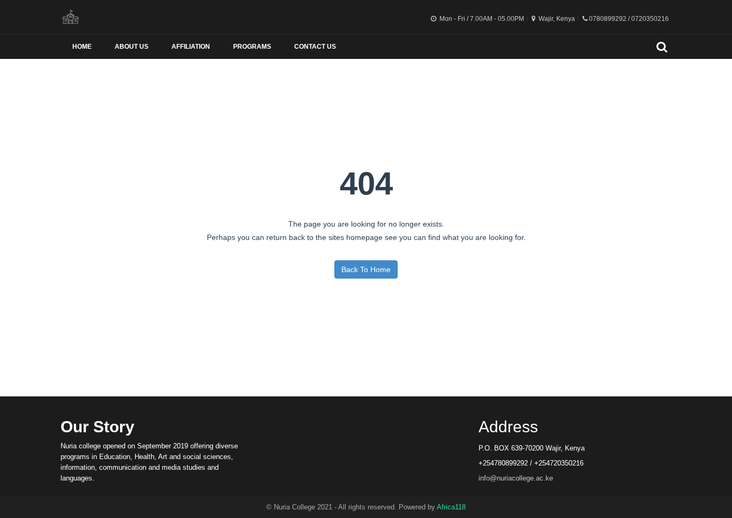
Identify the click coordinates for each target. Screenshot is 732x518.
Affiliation (190, 46)
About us (131, 46)
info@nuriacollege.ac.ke (516, 478)
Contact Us (315, 46)
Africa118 (451, 507)
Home (82, 46)
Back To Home (366, 269)
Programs (252, 46)
